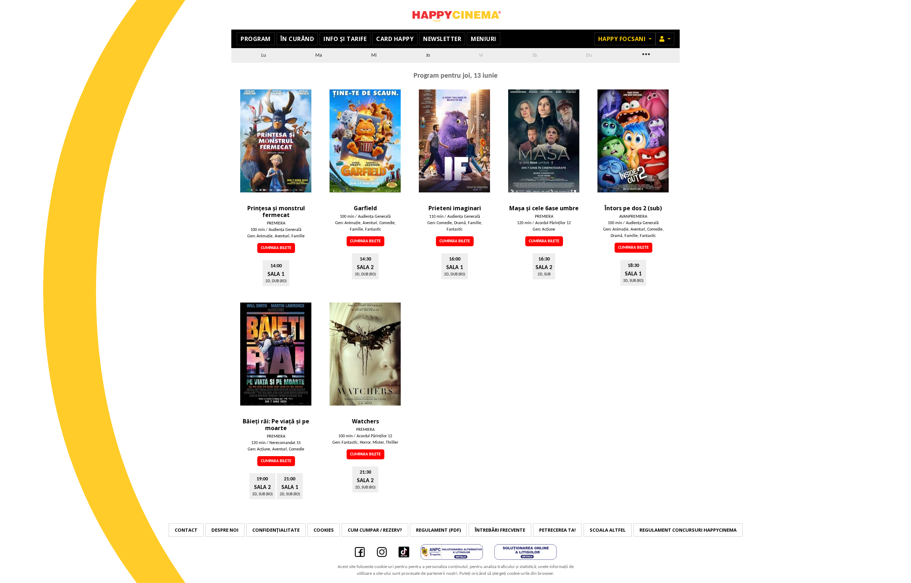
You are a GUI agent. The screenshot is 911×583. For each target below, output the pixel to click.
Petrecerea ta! (557, 530)
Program (256, 39)
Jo (428, 55)
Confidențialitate (276, 530)
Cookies (324, 530)
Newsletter (442, 39)
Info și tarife (345, 39)
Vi (481, 55)
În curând (297, 39)
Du (589, 55)
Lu (263, 55)
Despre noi (224, 530)
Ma (318, 55)
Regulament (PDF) (438, 530)
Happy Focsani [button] (622, 39)
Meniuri (483, 39)
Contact (186, 530)
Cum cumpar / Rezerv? (375, 530)
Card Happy (395, 39)
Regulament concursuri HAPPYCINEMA (688, 530)
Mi (373, 55)
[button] (664, 38)
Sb (534, 55)
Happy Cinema (455, 15)
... (645, 53)
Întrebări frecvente (500, 530)
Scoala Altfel (608, 530)
